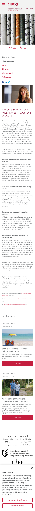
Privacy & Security (25, 439)
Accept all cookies (17, 506)
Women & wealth (7, 73)
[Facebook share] (3, 81)
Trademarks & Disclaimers (10, 439)
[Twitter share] (9, 81)
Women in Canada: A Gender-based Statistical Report (18, 298)
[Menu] (3, 4)
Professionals (6, 77)
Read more (17, 363)
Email (14, 48)
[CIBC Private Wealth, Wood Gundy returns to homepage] (15, 7)
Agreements (22, 436)
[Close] (32, 468)
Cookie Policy (27, 445)
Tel (25, 48)
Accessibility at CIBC (25, 442)
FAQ (15, 436)
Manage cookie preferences (13, 445)
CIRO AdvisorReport (10, 442)
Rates (9, 436)
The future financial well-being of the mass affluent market (14, 304)
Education (5, 69)
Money (4, 65)
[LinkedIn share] (6, 81)
